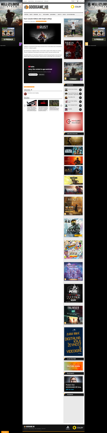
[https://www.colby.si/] (68, 8)
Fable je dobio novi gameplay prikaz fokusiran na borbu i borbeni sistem (54, 108)
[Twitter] (80, 1)
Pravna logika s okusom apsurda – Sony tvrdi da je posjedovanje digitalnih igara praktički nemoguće (31, 109)
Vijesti (31, 14)
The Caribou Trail (71, 97)
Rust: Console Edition (30, 86)
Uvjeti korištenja (31, 1)
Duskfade (70, 108)
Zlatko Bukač (32, 21)
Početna (26, 14)
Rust (25, 86)
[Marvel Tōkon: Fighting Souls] (65, 101)
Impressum (25, 1)
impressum (26, 428)
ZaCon (64, 14)
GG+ (40, 14)
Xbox (45, 21)
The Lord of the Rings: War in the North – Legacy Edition (73, 94)
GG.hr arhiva (52, 14)
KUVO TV (59, 14)
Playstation (38, 21)
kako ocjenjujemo (38, 428)
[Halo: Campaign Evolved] (65, 105)
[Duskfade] (65, 109)
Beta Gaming (46, 14)
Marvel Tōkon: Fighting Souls (72, 102)
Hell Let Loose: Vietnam (72, 89)
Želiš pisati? (46, 1)
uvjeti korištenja (31, 428)
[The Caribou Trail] (65, 97)
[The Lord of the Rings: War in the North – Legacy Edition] (65, 93)
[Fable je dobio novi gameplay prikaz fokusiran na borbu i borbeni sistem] (54, 103)
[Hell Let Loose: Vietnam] (65, 89)
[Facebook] (81, 1)
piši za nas (43, 428)
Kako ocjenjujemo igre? (39, 1)
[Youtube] (83, 1)
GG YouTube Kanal (71, 14)
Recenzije (36, 14)
